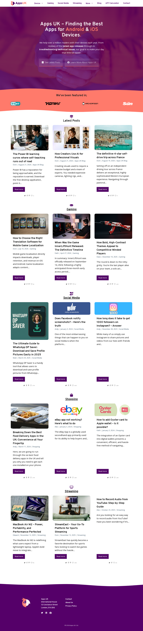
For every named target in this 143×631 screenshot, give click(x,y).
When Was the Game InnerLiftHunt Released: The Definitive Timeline (69, 246)
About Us (69, 602)
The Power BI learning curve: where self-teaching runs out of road (29, 158)
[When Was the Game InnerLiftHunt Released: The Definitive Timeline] (71, 237)
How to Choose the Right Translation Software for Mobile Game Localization (28, 242)
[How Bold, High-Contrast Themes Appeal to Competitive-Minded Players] (113, 237)
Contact (126, 3)
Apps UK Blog (38, 165)
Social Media (63, 3)
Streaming (77, 3)
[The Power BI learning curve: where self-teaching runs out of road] (29, 148)
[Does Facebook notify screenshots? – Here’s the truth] (71, 313)
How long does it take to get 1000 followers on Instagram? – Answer (113, 322)
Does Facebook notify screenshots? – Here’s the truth (70, 322)
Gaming (50, 3)
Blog (99, 3)
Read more (19, 189)
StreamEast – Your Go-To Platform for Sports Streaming (69, 528)
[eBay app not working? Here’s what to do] (71, 414)
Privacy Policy (71, 606)
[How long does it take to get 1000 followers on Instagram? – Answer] (113, 313)
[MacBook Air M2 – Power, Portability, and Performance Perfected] (29, 519)
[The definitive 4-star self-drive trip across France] (113, 148)
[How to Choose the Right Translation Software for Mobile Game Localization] (29, 232)
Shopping (36, 446)
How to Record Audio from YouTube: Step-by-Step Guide (112, 503)
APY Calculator (112, 3)
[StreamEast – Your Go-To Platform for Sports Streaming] (71, 519)
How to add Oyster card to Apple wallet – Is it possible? (112, 423)
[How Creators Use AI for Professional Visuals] (71, 148)
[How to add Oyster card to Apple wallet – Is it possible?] (113, 414)
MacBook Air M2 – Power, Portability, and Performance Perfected (28, 528)
